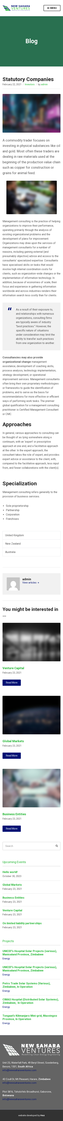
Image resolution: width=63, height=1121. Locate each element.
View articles (29, 582)
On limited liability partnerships (22, 923)
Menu (53, 8)
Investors (30, 84)
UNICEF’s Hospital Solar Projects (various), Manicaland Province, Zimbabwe (30, 953)
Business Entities (14, 814)
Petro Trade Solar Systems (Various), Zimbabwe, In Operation (26, 985)
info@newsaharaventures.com (19, 1070)
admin (44, 84)
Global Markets (13, 741)
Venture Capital (13, 668)
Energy (6, 958)
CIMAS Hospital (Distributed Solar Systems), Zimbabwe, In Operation (31, 1001)
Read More (11, 682)
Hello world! (10, 872)
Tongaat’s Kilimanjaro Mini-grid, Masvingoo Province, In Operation (30, 1017)
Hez (42, 1115)
